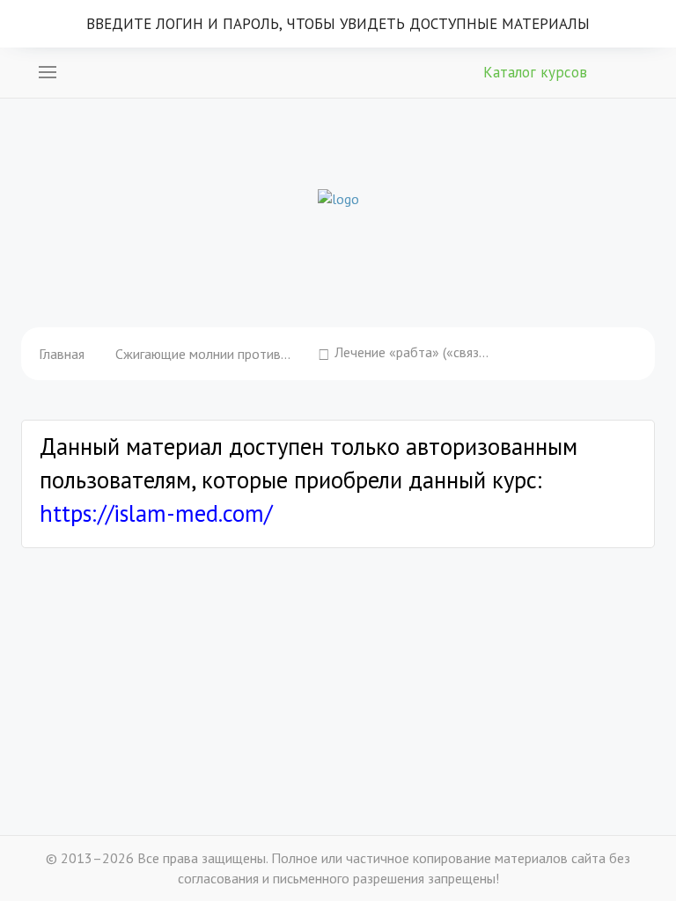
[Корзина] (628, 70)
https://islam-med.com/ (156, 513)
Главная (61, 354)
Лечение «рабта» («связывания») (414, 352)
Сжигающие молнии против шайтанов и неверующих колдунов (203, 354)
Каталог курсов (535, 72)
